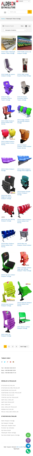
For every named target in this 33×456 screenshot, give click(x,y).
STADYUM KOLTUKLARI (8, 385)
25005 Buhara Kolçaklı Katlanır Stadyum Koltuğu (23, 193)
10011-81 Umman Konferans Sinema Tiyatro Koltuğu (22, 98)
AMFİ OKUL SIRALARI (7, 400)
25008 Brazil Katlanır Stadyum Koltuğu (7, 305)
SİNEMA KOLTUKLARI (7, 409)
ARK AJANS (19, 447)
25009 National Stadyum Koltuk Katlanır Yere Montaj (24, 304)
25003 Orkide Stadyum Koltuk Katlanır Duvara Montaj (7, 143)
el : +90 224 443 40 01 (9, 368)
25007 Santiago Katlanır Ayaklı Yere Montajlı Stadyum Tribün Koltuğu (24, 269)
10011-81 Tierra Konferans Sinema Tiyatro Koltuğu (6, 98)
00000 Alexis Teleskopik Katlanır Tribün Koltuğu (8, 52)
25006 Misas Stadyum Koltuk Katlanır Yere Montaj (7, 245)
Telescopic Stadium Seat (8, 425)
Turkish (20, 1)
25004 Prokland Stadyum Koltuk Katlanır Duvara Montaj (24, 146)
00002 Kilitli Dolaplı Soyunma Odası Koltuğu (24, 75)
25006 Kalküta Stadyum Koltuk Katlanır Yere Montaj (24, 221)
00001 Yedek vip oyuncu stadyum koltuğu (8, 75)
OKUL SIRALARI (5, 404)
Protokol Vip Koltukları (7, 428)
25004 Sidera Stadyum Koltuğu (7, 169)
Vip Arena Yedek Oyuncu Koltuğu (10, 435)
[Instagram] (13, 362)
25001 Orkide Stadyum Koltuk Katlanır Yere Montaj (7, 122)
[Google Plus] (7, 362)
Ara (30, 12)
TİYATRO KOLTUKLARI (7, 395)
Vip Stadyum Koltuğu (7, 423)
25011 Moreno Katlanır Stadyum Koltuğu (23, 327)
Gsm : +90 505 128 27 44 (8, 372)
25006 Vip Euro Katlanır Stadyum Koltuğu (8, 275)
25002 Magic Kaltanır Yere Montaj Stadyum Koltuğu (23, 121)
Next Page (23, 346)
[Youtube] (10, 362)
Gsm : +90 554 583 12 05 (8, 370)
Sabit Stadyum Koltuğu (7, 420)
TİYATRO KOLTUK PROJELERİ (9, 397)
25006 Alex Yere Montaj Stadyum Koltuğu (8, 220)
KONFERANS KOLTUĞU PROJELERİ (11, 392)
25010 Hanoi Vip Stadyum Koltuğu (6, 335)
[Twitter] (4, 362)
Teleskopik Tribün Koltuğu (8, 432)
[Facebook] (1, 362)
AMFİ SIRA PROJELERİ (7, 402)
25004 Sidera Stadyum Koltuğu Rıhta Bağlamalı (24, 169)
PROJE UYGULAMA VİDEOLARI (9, 411)
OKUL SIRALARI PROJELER (9, 407)
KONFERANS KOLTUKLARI (8, 390)
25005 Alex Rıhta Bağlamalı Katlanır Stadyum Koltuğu (6, 197)
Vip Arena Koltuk (6, 430)
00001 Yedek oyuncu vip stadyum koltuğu (24, 52)
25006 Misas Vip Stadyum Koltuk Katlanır (24, 244)
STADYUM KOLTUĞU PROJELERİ (10, 388)
